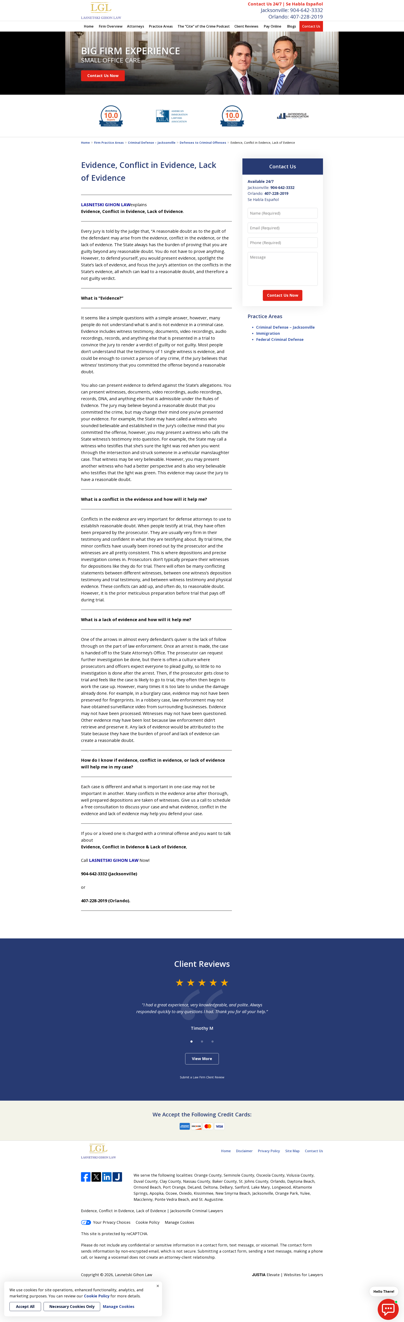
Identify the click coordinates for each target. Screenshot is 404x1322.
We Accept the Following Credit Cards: (202, 1114)
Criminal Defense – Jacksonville (151, 143)
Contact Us (311, 26)
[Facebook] (85, 1177)
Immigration (268, 333)
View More (202, 1058)
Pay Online (272, 26)
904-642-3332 (306, 10)
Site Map (292, 1151)
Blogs (291, 26)
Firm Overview (110, 26)
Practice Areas (161, 26)
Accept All (25, 1306)
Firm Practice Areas (109, 143)
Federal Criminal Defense (280, 339)
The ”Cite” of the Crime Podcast (204, 26)
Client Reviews (246, 26)
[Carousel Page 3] (212, 1041)
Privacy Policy (269, 1151)
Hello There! (383, 1291)
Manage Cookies (179, 1222)
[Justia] (117, 1177)
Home (89, 26)
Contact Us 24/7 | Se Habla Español (285, 4)
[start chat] (388, 1309)
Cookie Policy (147, 1222)
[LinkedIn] (107, 1177)
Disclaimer (244, 1151)
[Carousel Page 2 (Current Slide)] (202, 1041)
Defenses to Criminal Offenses (203, 143)
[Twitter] (96, 1177)
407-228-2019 (306, 16)
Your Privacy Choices (111, 1222)
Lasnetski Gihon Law (133, 1274)
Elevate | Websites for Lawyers (287, 1274)
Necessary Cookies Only (71, 1306)
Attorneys (135, 26)
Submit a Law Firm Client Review (202, 1077)
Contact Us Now (102, 75)
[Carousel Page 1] (191, 1041)
